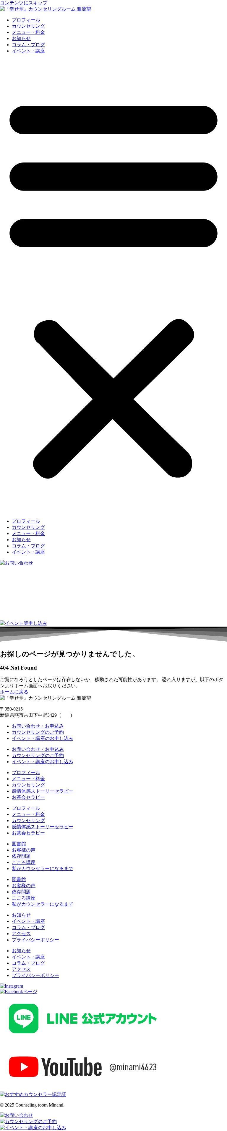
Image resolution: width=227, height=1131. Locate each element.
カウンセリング (28, 26)
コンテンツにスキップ (23, 2)
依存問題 (21, 856)
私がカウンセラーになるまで (42, 868)
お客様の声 (23, 849)
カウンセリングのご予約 (38, 732)
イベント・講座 (28, 50)
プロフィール (26, 19)
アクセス (21, 933)
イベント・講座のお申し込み (42, 738)
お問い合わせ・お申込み (38, 725)
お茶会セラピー (28, 797)
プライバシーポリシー (35, 939)
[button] (113, 286)
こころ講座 (23, 862)
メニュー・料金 (28, 32)
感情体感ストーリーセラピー (42, 791)
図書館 (19, 843)
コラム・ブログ (28, 44)
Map (65, 715)
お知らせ (21, 38)
